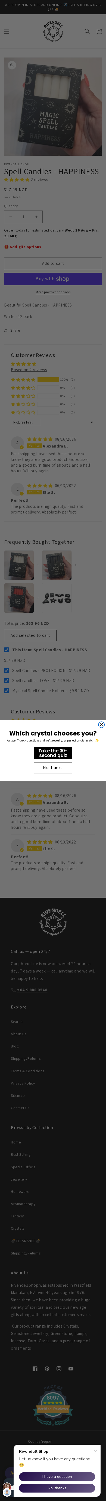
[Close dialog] (101, 725)
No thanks (53, 767)
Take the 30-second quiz (52, 753)
